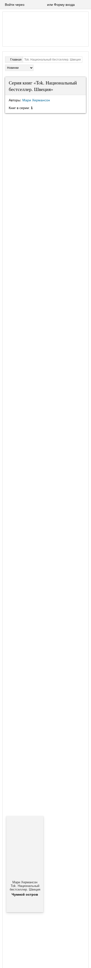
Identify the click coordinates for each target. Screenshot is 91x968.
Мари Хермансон (36, 100)
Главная (16, 59)
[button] (28, 5)
